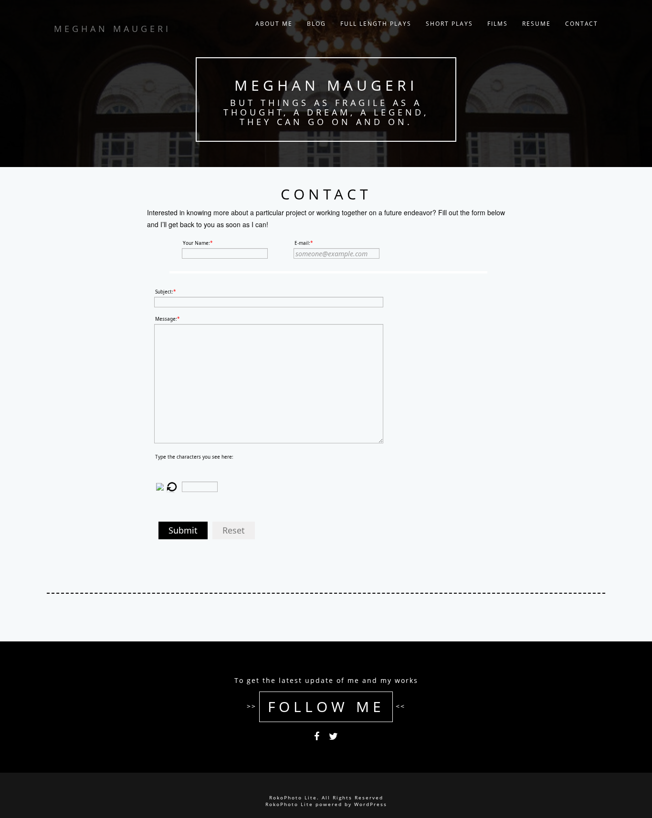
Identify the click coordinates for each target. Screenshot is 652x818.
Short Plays (449, 24)
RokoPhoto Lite (289, 804)
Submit (183, 530)
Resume (536, 24)
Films (497, 24)
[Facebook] (316, 737)
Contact (581, 24)
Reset (233, 530)
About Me (274, 24)
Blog (316, 24)
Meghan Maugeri (326, 85)
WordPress (370, 804)
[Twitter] (333, 737)
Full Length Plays (375, 24)
